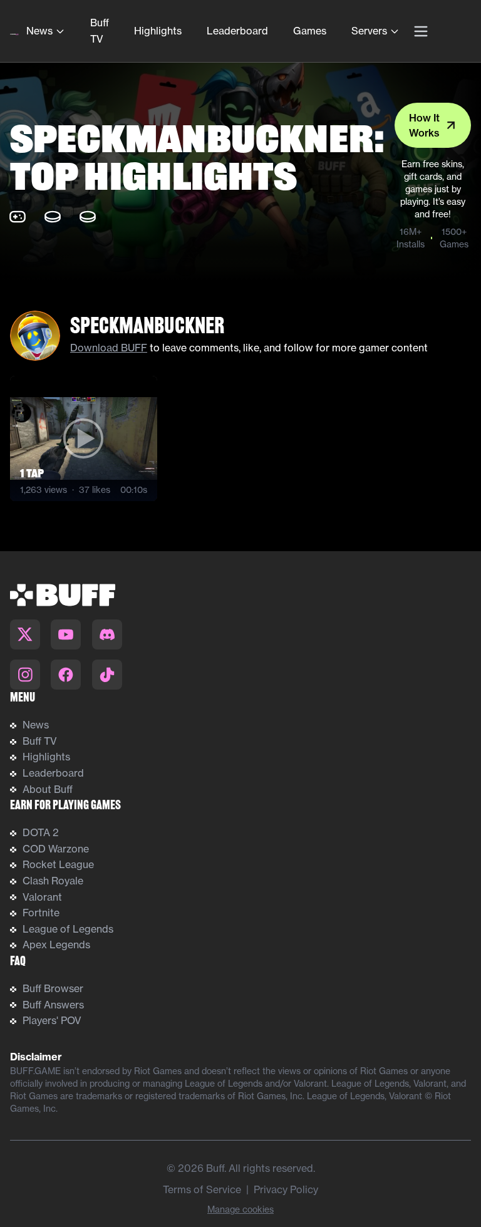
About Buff (48, 789)
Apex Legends (56, 944)
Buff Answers (53, 1004)
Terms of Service (202, 1189)
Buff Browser (53, 988)
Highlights (158, 30)
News (39, 30)
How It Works (424, 125)
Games (309, 30)
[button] (83, 438)
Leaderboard (237, 30)
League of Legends (68, 929)
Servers (369, 30)
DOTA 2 (41, 832)
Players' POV (52, 1020)
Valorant (42, 897)
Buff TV (99, 30)
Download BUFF (108, 347)
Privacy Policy (286, 1189)
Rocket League (58, 864)
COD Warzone (56, 848)
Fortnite (41, 912)
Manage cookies (240, 1209)
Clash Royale (53, 880)
